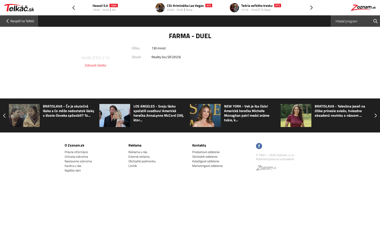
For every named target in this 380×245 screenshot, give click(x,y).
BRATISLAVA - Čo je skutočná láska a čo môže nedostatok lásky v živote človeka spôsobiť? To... (68, 111)
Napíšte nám (73, 170)
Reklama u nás (137, 152)
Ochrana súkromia (76, 156)
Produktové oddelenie (206, 152)
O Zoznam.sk (74, 145)
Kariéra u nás (73, 165)
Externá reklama (139, 156)
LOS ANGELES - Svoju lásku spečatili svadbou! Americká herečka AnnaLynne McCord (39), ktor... (158, 113)
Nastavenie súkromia (78, 161)
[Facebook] (259, 146)
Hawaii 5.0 (100, 6)
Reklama (134, 145)
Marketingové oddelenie (207, 165)
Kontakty (199, 145)
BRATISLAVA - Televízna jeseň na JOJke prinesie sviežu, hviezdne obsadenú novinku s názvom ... (340, 111)
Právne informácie (76, 152)
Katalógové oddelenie (205, 161)
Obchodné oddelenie (204, 156)
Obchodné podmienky (142, 161)
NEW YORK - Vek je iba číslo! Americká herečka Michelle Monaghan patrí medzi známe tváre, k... (246, 113)
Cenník (132, 165)
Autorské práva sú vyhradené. (275, 159)
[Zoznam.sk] (267, 169)
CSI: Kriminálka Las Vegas (185, 6)
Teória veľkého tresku (256, 6)
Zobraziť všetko (95, 65)
